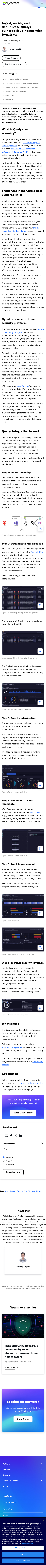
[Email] (6, 1135)
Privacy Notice (27, 1543)
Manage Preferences (23, 1548)
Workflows (35, 812)
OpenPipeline (23, 386)
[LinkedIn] (20, 1135)
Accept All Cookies (23, 1561)
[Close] (43, 1520)
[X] (16, 1135)
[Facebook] (11, 1135)
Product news (11, 58)
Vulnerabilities (37, 552)
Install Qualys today (23, 1113)
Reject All (23, 1554)
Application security (14, 64)
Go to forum (23, 1419)
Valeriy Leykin (15, 49)
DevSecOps (22, 1191)
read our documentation (32, 1083)
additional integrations (12, 1047)
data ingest (10, 1191)
